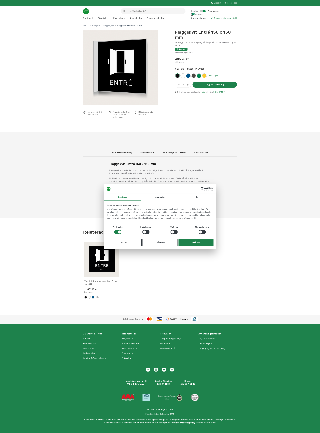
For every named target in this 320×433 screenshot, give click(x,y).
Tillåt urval (160, 242)
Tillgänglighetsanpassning (211, 348)
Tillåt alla (196, 242)
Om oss (86, 338)
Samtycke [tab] (122, 197)
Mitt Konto (88, 348)
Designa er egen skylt (171, 338)
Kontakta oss (231, 3)
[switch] (146, 232)
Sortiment (88, 18)
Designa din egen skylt (225, 18)
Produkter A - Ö (168, 348)
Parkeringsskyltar (155, 18)
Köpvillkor (150, 414)
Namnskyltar (136, 18)
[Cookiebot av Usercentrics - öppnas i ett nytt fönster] (203, 189)
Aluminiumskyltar (130, 343)
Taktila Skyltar (205, 343)
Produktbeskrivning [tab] (122, 152)
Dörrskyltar (103, 18)
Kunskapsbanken (199, 18)
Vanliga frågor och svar (94, 358)
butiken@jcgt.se (163, 381)
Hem (84, 26)
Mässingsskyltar (130, 348)
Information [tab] (160, 197)
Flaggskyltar (109, 26)
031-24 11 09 (219, 92)
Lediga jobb (89, 353)
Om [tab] (197, 197)
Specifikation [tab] (147, 152)
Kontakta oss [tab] (201, 152)
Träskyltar (127, 358)
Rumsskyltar (95, 26)
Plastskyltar (128, 353)
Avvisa (124, 242)
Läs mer (181, 49)
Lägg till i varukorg (215, 84)
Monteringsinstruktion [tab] (174, 152)
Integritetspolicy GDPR (164, 414)
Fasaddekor (119, 18)
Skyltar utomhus (206, 338)
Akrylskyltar (128, 338)
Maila (203, 92)
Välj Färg (190, 69)
